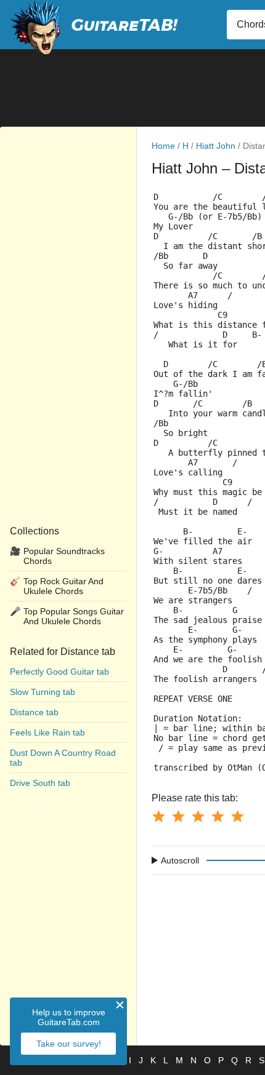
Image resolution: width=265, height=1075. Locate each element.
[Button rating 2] (178, 816)
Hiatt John (215, 146)
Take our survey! (68, 1044)
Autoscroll (180, 860)
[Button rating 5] (237, 816)
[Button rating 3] (198, 816)
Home (163, 146)
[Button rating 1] (158, 816)
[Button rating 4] (217, 816)
